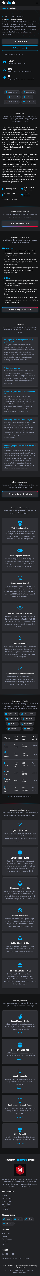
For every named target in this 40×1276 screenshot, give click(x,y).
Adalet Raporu (29, 102)
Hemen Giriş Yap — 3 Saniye (21, 309)
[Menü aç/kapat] (37, 3)
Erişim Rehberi (29, 92)
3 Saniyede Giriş (19, 41)
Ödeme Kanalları (13, 102)
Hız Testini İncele (19, 48)
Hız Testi (28, 97)
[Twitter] (3, 1254)
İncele (19, 1059)
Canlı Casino (5, 1242)
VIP (3, 1245)
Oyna (19, 1117)
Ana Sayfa (5, 8)
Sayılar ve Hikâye (13, 92)
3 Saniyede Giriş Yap (21, 223)
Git (19, 1033)
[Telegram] (13, 1254)
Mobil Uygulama (7, 1239)
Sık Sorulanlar (15, 97)
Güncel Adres (6, 1233)
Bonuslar (4, 1236)
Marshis (9, 3)
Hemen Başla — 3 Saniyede (21, 494)
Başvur (19, 1143)
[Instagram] (7, 1254)
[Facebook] (10, 1254)
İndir (19, 1088)
